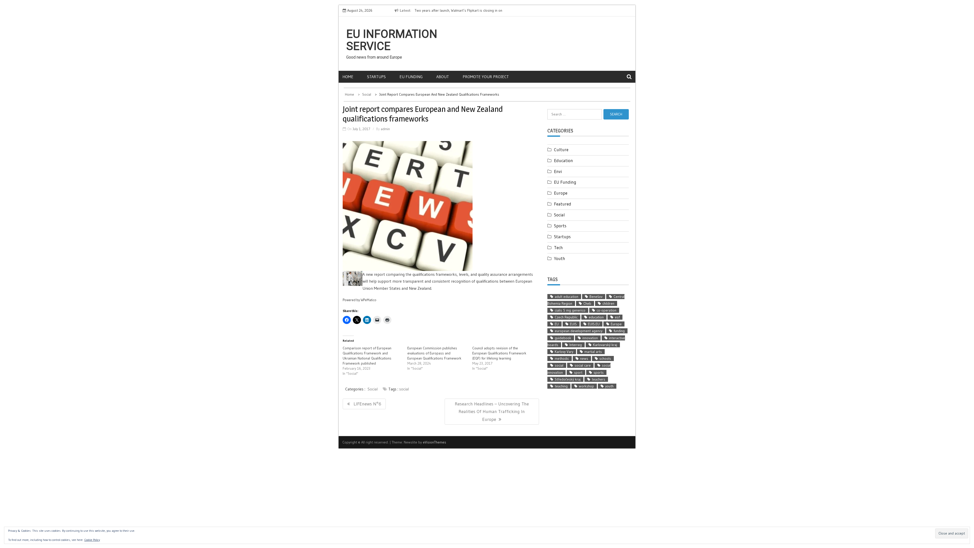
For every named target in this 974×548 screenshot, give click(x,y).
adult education (566, 296)
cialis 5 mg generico (570, 310)
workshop (586, 386)
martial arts (593, 351)
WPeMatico (368, 300)
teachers (598, 379)
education (596, 317)
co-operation (606, 310)
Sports (560, 225)
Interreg (575, 344)
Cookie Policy (92, 540)
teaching (561, 386)
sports (599, 372)
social (404, 388)
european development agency (578, 331)
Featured (562, 204)
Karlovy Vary (564, 351)
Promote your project (486, 76)
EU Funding (411, 76)
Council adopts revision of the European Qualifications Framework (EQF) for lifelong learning (499, 353)
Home (347, 76)
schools (605, 358)
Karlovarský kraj (605, 344)
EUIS (573, 324)
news (584, 358)
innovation (590, 338)
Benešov (595, 296)
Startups (376, 76)
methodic (562, 358)
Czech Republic (566, 317)
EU (557, 324)
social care (583, 365)
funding (619, 331)
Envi (558, 171)
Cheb (587, 303)
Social (373, 388)
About (442, 76)
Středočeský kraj (568, 379)
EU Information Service (391, 40)
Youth (559, 258)
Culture (561, 149)
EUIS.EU (594, 324)
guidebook (563, 338)
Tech (558, 247)
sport (578, 372)
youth (609, 386)
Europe (560, 193)
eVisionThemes (434, 442)
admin (385, 129)
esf (617, 317)
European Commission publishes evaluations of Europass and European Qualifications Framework (434, 353)
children (608, 303)
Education (563, 160)
